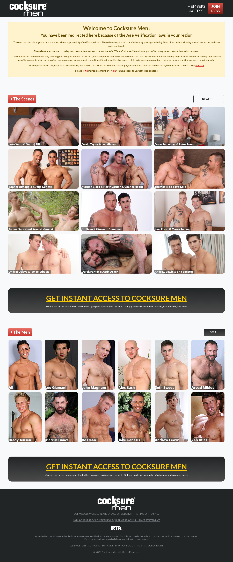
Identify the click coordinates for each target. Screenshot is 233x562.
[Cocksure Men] (28, 8)
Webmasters (78, 545)
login (85, 70)
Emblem (199, 65)
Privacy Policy (125, 545)
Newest (208, 98)
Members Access (196, 8)
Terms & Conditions (150, 545)
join (114, 70)
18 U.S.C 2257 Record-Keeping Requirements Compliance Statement (116, 520)
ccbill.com (116, 539)
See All (214, 332)
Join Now (215, 8)
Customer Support (100, 545)
